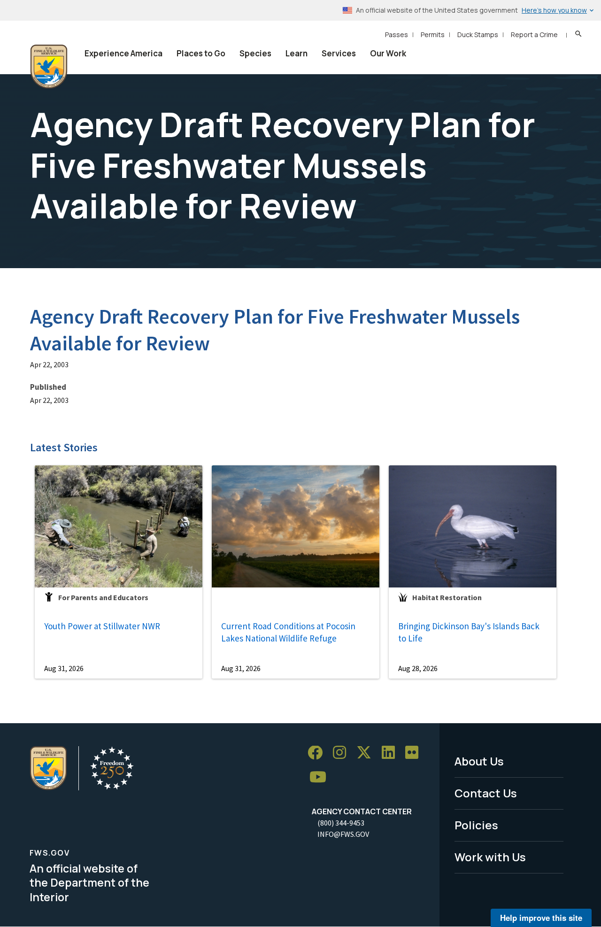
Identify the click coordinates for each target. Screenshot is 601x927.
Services (339, 53)
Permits (433, 34)
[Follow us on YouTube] (321, 777)
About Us (479, 761)
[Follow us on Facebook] (318, 753)
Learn (296, 53)
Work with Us (490, 857)
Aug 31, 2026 (64, 668)
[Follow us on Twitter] (367, 753)
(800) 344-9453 (340, 822)
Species (255, 53)
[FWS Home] (49, 66)
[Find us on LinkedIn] (391, 753)
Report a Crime (534, 34)
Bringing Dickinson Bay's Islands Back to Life (468, 632)
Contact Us (486, 793)
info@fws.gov (343, 834)
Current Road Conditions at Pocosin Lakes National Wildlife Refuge (288, 632)
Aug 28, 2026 (418, 668)
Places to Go (201, 53)
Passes (396, 34)
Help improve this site (541, 917)
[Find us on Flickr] (415, 753)
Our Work (388, 53)
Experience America (123, 53)
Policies (476, 825)
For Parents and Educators (103, 597)
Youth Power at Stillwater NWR (102, 626)
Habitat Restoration (447, 597)
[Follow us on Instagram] (343, 753)
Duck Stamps (477, 34)
